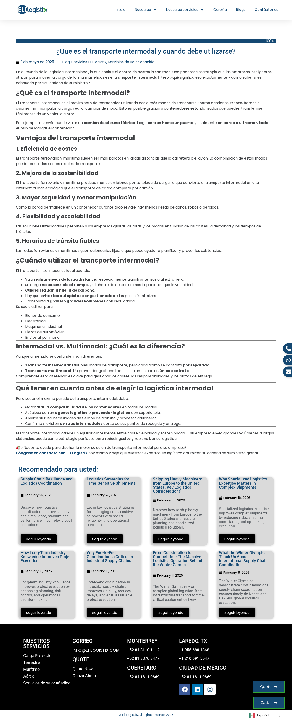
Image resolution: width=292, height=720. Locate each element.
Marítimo (31, 669)
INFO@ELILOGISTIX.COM (96, 650)
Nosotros (143, 9)
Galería (220, 9)
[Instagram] (210, 689)
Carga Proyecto (37, 655)
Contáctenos (266, 9)
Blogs (240, 9)
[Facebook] (184, 689)
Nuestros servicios (182, 9)
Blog (66, 62)
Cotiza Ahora (84, 676)
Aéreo (28, 676)
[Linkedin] (197, 689)
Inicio (120, 9)
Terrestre (31, 662)
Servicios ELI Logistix (88, 62)
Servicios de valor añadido (131, 62)
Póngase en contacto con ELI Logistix (51, 453)
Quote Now (83, 669)
